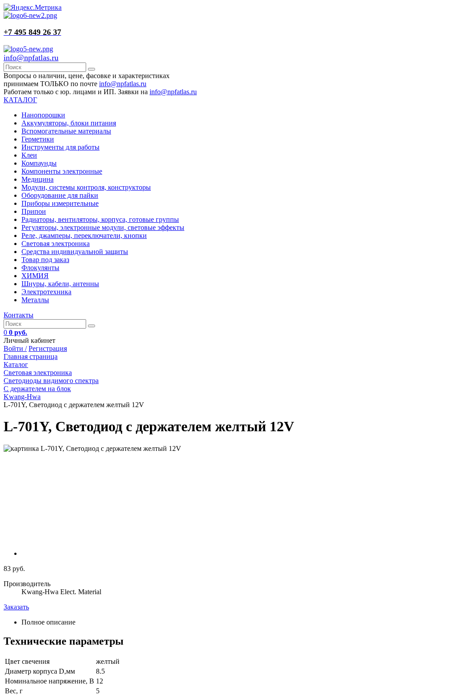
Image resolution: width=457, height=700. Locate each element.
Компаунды (39, 163)
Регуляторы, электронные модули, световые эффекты (102, 227)
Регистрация (48, 348)
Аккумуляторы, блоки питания (68, 123)
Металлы (35, 300)
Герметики (37, 139)
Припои (33, 211)
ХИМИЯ (35, 275)
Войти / (15, 348)
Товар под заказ (45, 259)
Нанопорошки (43, 115)
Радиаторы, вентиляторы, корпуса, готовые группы (100, 219)
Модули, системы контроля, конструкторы (86, 187)
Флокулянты (40, 267)
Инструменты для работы (60, 147)
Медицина (37, 179)
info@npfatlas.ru (31, 57)
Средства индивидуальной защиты (74, 251)
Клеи (29, 155)
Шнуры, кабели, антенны (60, 284)
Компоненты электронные (61, 171)
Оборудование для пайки (59, 195)
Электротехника (46, 292)
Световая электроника (55, 243)
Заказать (16, 607)
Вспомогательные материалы (66, 131)
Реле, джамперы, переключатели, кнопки (84, 235)
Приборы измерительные (60, 203)
